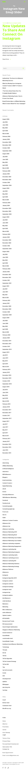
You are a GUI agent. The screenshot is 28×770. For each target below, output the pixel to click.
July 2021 (5, 289)
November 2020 (7, 309)
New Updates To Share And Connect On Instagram (14, 32)
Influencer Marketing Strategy (11, 566)
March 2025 (6, 168)
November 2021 (7, 277)
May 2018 (5, 395)
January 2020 (6, 338)
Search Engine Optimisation (10, 627)
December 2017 (7, 409)
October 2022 (6, 245)
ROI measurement (7, 624)
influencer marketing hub (9, 549)
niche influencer (7, 612)
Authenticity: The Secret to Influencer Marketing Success (13, 79)
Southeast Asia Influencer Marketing (12, 644)
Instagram (5, 575)
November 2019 (7, 343)
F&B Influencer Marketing (9, 497)
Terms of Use (6, 738)
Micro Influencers (7, 609)
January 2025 (6, 174)
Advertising (6, 463)
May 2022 (5, 260)
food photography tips (9, 509)
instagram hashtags (8, 586)
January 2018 (6, 407)
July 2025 (5, 156)
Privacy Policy (6, 741)
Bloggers (5, 477)
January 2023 (6, 237)
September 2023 (7, 214)
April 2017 (5, 432)
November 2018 (7, 378)
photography (6, 618)
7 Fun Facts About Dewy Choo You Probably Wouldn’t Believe (12, 92)
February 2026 (6, 136)
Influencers (10, 23)
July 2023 (5, 220)
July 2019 (5, 355)
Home (4, 721)
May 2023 (5, 225)
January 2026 (6, 139)
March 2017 (6, 435)
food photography (7, 506)
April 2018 (5, 398)
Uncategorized (7, 678)
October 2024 (6, 182)
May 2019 (5, 361)
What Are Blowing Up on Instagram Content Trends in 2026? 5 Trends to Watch (12, 86)
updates (5, 681)
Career (4, 729)
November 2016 (7, 447)
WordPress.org (7, 708)
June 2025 (5, 159)
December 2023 (7, 208)
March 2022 (6, 266)
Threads (5, 650)
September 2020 (7, 315)
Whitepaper (6, 684)
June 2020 (5, 323)
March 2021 (6, 297)
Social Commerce (7, 632)
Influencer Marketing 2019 (10, 532)
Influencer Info (6, 523)
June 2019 (5, 358)
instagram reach (7, 589)
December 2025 (7, 142)
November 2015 (7, 453)
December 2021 (7, 274)
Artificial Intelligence (8, 468)
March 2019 (6, 366)
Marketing (5, 606)
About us (5, 724)
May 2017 (5, 430)
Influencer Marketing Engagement (12, 546)
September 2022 (7, 248)
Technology (6, 647)
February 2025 (6, 171)
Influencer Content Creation (10, 520)
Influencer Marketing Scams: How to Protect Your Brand (12, 97)
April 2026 (5, 130)
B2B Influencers (7, 474)
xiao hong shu (6, 687)
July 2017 (5, 424)
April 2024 (5, 197)
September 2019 (7, 349)
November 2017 (7, 412)
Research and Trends (8, 621)
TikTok (4, 655)
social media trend (8, 638)
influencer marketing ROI (9, 560)
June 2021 (5, 292)
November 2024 (7, 179)
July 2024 (5, 191)
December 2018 (7, 375)
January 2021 (6, 303)
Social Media (6, 635)
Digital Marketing (7, 486)
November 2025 (7, 145)
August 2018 (6, 386)
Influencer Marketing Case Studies (12, 537)
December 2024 (7, 176)
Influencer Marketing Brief (10, 535)
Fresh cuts (5, 512)
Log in (4, 700)
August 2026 (6, 119)
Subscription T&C (7, 747)
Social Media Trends (8, 641)
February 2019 (6, 369)
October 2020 (6, 312)
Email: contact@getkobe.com (11, 755)
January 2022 (6, 271)
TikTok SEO (6, 664)
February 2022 (6, 268)
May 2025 (5, 162)
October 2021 (6, 280)
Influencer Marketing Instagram (11, 552)
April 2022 (5, 263)
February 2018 (6, 404)
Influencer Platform (8, 569)
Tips (4, 667)
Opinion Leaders (7, 615)
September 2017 (7, 418)
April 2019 (5, 363)
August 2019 (6, 352)
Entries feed (6, 702)
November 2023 (7, 211)
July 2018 (5, 389)
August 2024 (6, 188)
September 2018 (7, 384)
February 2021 (6, 300)
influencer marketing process (11, 558)
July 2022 (5, 254)
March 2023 (6, 231)
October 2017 (6, 415)
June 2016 (5, 450)
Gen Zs (4, 514)
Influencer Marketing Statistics (11, 563)
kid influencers (7, 598)
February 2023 (6, 234)
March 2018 (6, 401)
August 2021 (6, 286)
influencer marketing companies (11, 543)
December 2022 (7, 240)
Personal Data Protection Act (11, 744)
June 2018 (5, 392)
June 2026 (5, 125)
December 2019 (7, 340)
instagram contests (8, 583)
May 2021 (5, 294)
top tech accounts (7, 670)
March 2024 (6, 199)
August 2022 (6, 251)
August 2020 (6, 317)
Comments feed (7, 705)
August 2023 (6, 217)
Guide (4, 517)
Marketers (5, 604)
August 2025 (6, 153)
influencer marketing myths (10, 555)
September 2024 (7, 185)
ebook (4, 489)
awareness (6, 471)
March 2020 (6, 332)
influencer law (6, 526)
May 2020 (5, 326)
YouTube (5, 690)
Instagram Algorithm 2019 (10, 578)
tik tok (4, 652)
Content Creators (7, 483)
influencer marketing (8, 529)
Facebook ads (6, 503)
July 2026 (5, 122)
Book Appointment (8, 752)
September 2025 (7, 151)
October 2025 (6, 148)
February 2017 (6, 438)
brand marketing (7, 480)
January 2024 (6, 205)
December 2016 (7, 444)
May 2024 (5, 194)
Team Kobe (5, 23)
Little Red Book (7, 601)
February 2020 (6, 335)
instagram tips (6, 592)
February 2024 (6, 202)
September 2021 (7, 283)
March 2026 (6, 133)
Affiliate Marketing (8, 465)
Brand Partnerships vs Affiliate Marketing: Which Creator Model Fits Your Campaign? (14, 102)
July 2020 (5, 320)
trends (4, 673)
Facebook (5, 500)
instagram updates (17, 23)
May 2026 (5, 128)
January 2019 (6, 372)
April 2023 (5, 228)
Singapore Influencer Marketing (11, 629)
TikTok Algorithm (7, 658)
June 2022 (5, 257)
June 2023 (5, 222)
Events (4, 491)
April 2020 (5, 329)
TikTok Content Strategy (9, 661)
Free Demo (6, 726)
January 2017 (6, 441)
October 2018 (6, 381)
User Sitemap (6, 732)
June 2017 (5, 427)
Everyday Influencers (8, 494)
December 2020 (7, 306)
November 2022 (7, 243)
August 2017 (6, 421)
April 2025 (5, 165)
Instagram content (8, 581)
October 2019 (6, 346)
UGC (4, 676)
